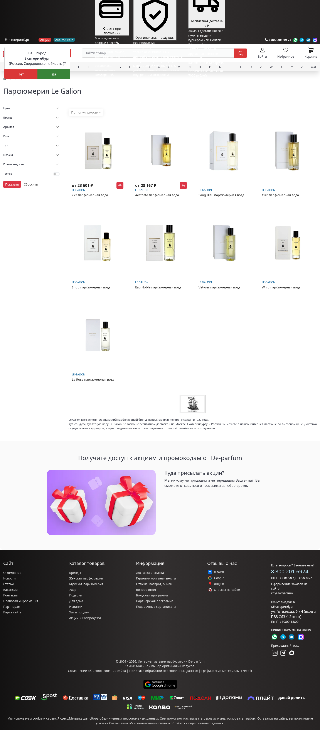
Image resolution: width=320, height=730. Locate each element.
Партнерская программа (154, 601)
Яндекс (219, 584)
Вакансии (10, 590)
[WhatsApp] (295, 40)
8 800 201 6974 (289, 571)
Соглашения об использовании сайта (138, 723)
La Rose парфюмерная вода (93, 379)
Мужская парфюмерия (86, 584)
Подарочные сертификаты (156, 606)
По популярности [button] (84, 112)
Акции (45, 40)
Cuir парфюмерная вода (280, 195)
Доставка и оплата (150, 573)
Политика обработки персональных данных (163, 671)
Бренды (75, 573)
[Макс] (291, 653)
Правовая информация (20, 601)
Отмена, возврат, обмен (154, 584)
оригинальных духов (178, 666)
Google (219, 578)
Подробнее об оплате (111, 83)
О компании (12, 573)
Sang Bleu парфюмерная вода (221, 195)
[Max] (315, 40)
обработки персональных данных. (197, 723)
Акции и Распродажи (85, 618)
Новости (9, 578)
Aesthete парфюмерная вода (157, 195)
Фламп (219, 572)
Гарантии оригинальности (156, 578)
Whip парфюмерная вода (281, 287)
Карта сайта (12, 612)
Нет (21, 74)
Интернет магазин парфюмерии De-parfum (171, 661)
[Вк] (308, 40)
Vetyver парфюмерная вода (219, 287)
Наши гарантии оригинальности (158, 83)
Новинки (75, 606)
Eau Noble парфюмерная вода (158, 287)
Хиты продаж (79, 612)
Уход (72, 590)
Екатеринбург (19, 40)
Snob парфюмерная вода (91, 287)
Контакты (10, 595)
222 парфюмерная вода (90, 195)
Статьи (8, 584)
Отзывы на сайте (227, 589)
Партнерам (11, 606)
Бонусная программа (152, 595)
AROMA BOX (64, 40)
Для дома (76, 601)
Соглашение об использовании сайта (97, 671)
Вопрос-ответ (146, 590)
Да (54, 74)
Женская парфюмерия (86, 578)
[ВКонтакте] (274, 653)
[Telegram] (302, 40)
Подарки (75, 595)
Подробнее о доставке (205, 92)
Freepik (246, 671)
